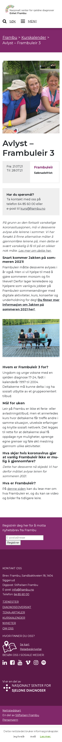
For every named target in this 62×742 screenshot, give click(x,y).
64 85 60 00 (21, 594)
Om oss (8, 628)
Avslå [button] (33, 736)
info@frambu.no (23, 589)
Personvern (10, 719)
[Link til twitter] (4, 663)
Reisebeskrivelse (31, 649)
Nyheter (9, 623)
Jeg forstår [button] (19, 736)
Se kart (24, 644)
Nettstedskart (11, 710)
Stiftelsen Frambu (27, 715)
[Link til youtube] (20, 663)
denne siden (16, 489)
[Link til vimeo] (28, 663)
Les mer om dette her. (34, 251)
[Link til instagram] (36, 663)
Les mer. (45, 736)
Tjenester (10, 601)
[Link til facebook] (12, 663)
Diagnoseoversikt (16, 607)
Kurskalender (13, 617)
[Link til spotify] (43, 663)
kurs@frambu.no (33, 208)
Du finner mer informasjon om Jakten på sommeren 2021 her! (31, 304)
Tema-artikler (13, 612)
